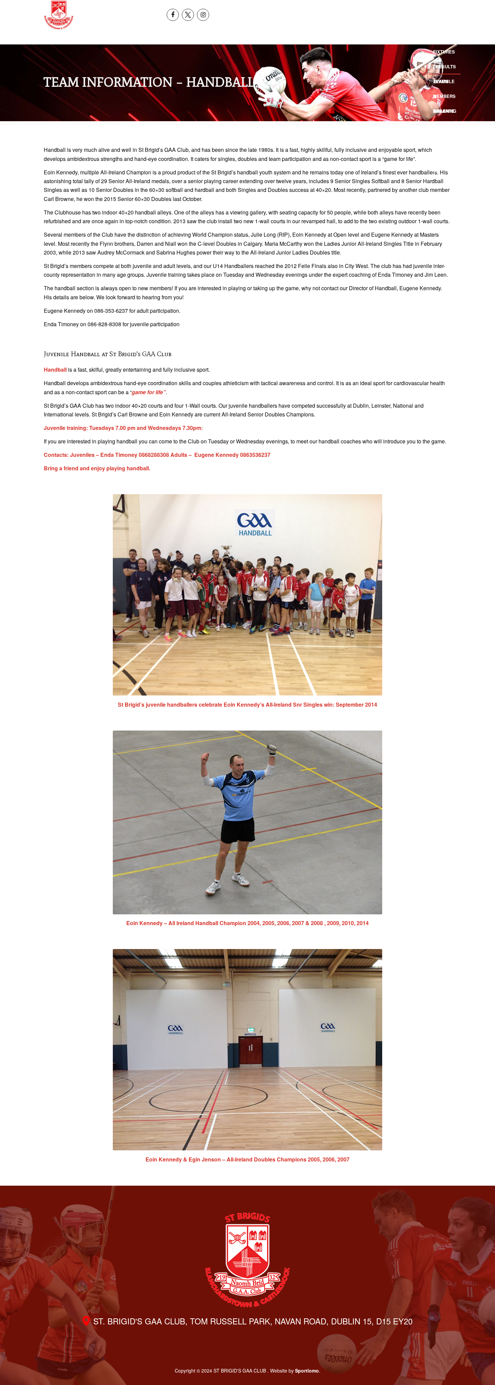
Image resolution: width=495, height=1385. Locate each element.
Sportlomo (307, 1370)
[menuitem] (437, 7)
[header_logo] (59, 15)
